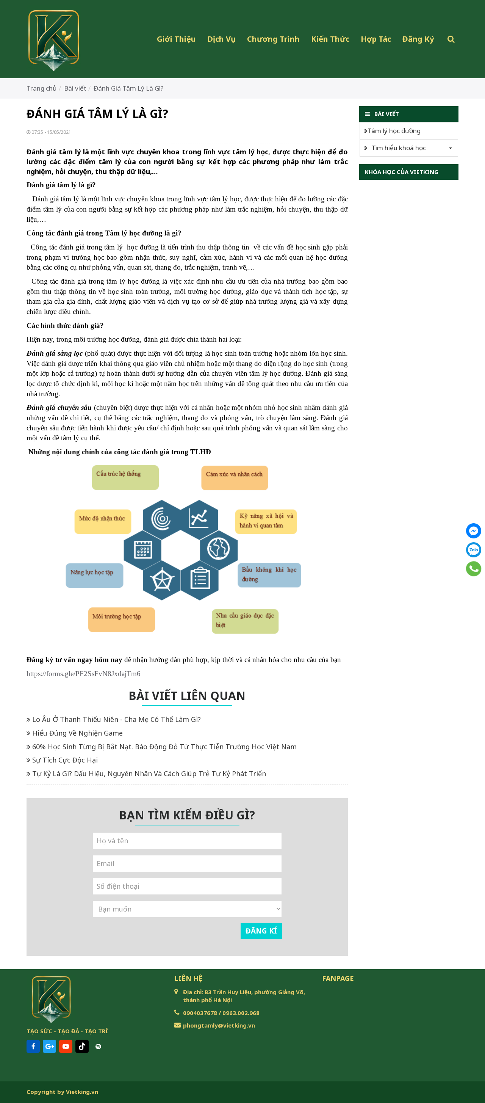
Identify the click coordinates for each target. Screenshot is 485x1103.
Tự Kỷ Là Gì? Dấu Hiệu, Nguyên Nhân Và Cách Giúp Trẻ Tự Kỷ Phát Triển (148, 773)
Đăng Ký (418, 39)
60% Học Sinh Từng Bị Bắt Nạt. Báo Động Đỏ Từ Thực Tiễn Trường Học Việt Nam (163, 746)
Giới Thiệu (176, 39)
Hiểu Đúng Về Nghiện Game (76, 732)
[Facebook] (473, 530)
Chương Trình (273, 39)
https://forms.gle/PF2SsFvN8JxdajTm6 (84, 674)
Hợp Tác (376, 39)
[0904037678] (474, 568)
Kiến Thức (330, 39)
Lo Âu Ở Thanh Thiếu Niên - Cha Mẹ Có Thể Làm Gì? (115, 719)
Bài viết (75, 88)
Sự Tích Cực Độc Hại (64, 759)
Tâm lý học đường (394, 130)
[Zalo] (473, 549)
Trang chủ (42, 88)
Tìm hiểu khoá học (398, 147)
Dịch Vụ (221, 39)
